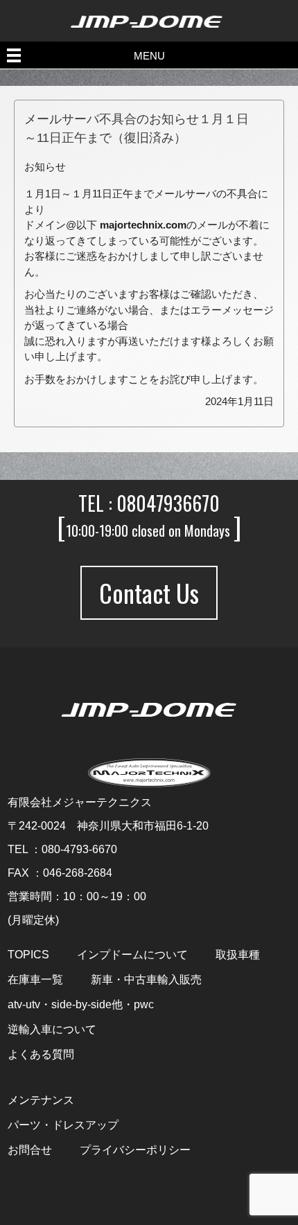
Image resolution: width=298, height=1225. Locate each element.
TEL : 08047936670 (149, 503)
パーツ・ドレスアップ (63, 1125)
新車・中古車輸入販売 (146, 979)
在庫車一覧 (35, 979)
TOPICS (28, 954)
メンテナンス (41, 1100)
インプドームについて (132, 954)
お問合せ (30, 1150)
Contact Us (149, 592)
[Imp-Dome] (149, 6)
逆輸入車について (52, 1029)
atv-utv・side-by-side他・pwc (81, 1004)
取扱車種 (238, 954)
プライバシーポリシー (135, 1150)
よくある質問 (41, 1054)
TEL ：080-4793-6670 (62, 849)
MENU (149, 56)
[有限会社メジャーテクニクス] (149, 710)
